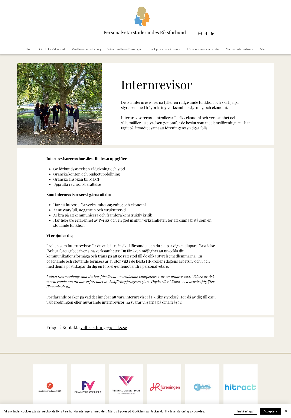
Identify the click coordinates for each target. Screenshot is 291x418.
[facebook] (206, 33)
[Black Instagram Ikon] (200, 33)
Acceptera (270, 411)
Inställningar (245, 411)
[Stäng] (285, 411)
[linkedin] (213, 33)
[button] (262, 49)
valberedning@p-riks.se (104, 327)
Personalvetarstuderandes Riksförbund (145, 32)
